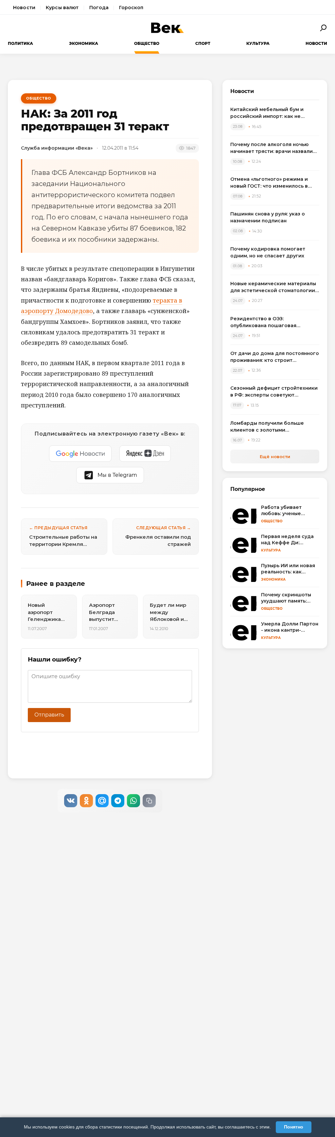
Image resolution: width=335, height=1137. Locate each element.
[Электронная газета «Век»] (167, 28)
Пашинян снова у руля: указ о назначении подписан (267, 217)
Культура (258, 43)
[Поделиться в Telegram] (117, 800)
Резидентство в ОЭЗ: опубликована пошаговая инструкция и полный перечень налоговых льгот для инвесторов (273, 322)
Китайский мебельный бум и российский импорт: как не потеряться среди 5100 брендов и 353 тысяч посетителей (274, 113)
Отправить (49, 715)
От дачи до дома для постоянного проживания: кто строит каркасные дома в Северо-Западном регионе (274, 357)
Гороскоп (131, 7)
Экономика (83, 43)
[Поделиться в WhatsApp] (133, 800)
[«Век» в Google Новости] (80, 453)
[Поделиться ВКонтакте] (70, 800)
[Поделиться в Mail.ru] (102, 800)
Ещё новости (275, 456)
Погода (99, 7)
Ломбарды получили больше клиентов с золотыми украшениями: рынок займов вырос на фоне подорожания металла (267, 427)
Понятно (293, 1126)
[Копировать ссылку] (149, 800)
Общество (146, 43)
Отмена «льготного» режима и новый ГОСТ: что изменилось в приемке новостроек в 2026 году (273, 183)
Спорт (202, 43)
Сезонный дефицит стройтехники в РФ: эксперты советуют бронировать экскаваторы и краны (274, 392)
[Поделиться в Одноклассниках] (86, 800)
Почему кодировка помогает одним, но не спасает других (267, 252)
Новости (24, 7)
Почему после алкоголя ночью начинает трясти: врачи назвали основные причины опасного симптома (271, 148)
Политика (20, 43)
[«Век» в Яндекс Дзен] (145, 453)
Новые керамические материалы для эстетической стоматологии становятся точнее (273, 287)
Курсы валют (62, 7)
